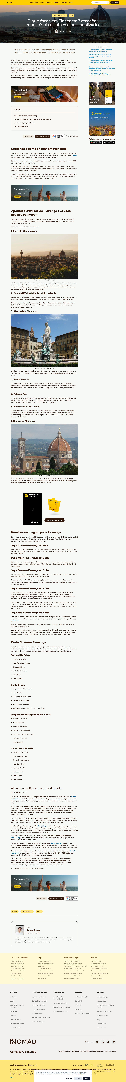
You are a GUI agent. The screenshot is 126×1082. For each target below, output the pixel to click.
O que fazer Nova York (17, 961)
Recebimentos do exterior (41, 1018)
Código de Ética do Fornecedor (17, 1006)
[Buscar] (108, 2)
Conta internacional (39, 997)
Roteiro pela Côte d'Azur (97, 978)
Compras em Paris (96, 961)
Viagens (48, 2)
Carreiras (13, 1011)
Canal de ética (15, 1020)
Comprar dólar (37, 1013)
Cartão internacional (39, 1001)
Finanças (56, 2)
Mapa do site (101, 1028)
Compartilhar (28, 136)
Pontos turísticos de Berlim (98, 963)
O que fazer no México (17, 966)
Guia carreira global (39, 1022)
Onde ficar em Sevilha (17, 976)
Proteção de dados (17, 1024)
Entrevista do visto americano (46, 963)
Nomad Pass (101, 1001)
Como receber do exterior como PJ (74, 971)
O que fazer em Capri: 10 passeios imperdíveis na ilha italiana (100, 50)
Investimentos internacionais (59, 998)
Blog (98, 1020)
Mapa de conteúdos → (17, 979)
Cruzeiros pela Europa (97, 976)
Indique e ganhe (102, 1015)
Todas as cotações (82, 997)
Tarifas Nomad (15, 1028)
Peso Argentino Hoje (82, 1013)
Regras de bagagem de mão (45, 973)
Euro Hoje (78, 1005)
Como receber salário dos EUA (72, 976)
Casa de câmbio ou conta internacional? (75, 966)
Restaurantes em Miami (17, 963)
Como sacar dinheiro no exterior (73, 963)
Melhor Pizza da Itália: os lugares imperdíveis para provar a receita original (100, 55)
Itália (74, 155)
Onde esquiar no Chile (97, 966)
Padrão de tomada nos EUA (45, 971)
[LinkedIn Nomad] (103, 1042)
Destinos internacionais (36, 2)
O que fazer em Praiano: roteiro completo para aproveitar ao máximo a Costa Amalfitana (102, 68)
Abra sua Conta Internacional (63, 1078)
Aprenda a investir (60, 1003)
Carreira (64, 2)
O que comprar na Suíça (44, 976)
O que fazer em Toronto (17, 968)
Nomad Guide (102, 1024)
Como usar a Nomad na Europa (105, 1006)
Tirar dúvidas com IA (42, 136)
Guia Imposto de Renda (62, 1007)
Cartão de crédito (38, 1005)
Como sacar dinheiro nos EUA (72, 968)
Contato (13, 1015)
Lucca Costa (33, 930)
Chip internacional (38, 1009)
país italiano (15, 621)
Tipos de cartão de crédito (71, 961)
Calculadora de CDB (61, 1011)
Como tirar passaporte (44, 961)
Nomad (71, 2)
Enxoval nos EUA (42, 978)
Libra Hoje (78, 1009)
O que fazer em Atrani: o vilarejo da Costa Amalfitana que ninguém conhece (100, 62)
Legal (12, 1001)
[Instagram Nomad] (97, 1042)
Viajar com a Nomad (104, 1011)
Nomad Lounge (102, 997)
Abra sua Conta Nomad (54, 520)
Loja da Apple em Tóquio (44, 968)
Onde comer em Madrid (17, 971)
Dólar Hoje (79, 1001)
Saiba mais (82, 1074)
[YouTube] (114, 1042)
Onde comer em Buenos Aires (99, 968)
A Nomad (13, 997)
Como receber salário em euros (73, 973)
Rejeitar (78, 1078)
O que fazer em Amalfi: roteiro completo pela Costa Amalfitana (100, 74)
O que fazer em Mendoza (98, 971)
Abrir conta (115, 2)
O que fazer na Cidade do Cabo (100, 973)
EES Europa (41, 966)
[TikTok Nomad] (108, 1042)
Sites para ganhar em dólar (71, 978)
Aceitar (86, 1078)
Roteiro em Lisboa (16, 973)
